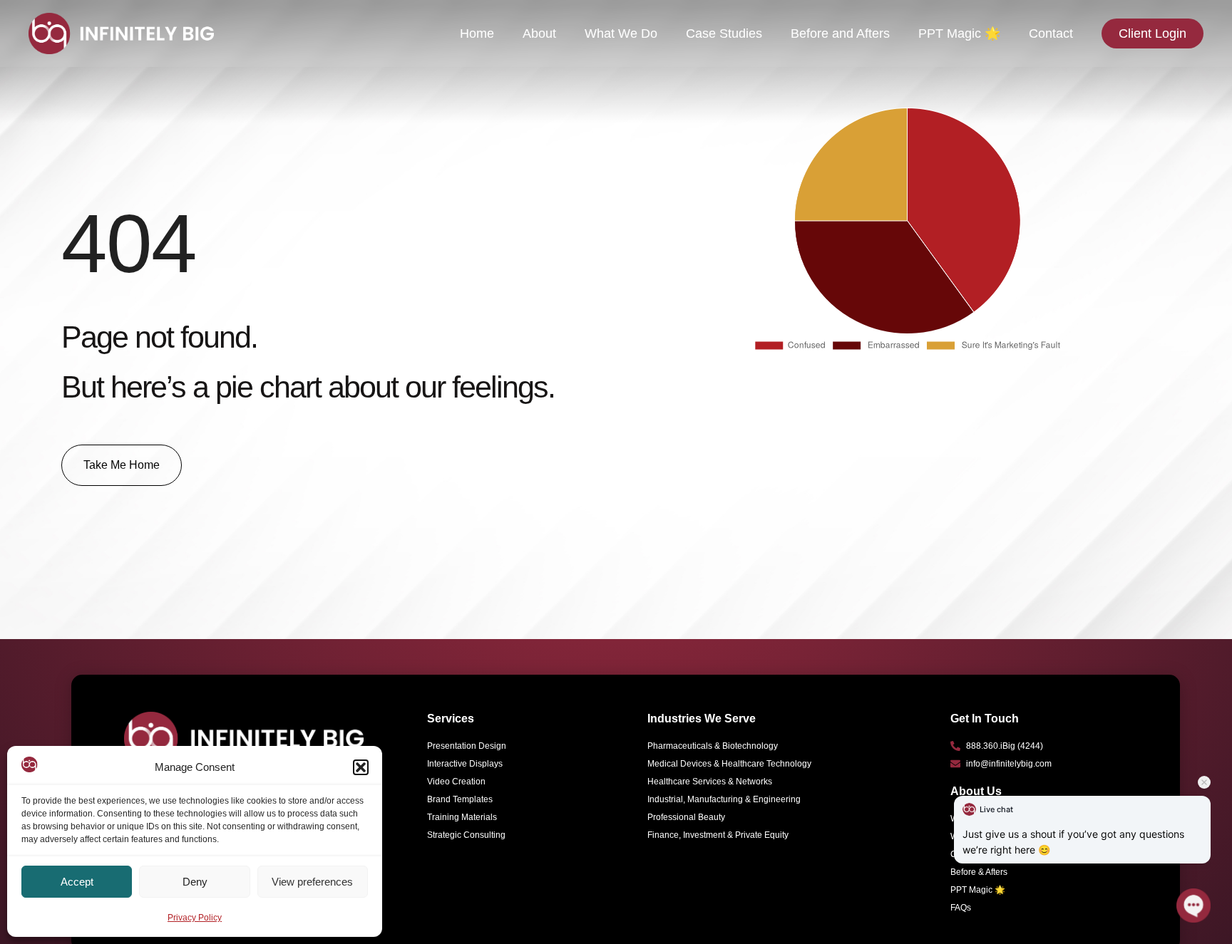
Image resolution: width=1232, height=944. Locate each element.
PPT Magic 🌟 (959, 33)
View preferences (312, 882)
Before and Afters (840, 33)
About (539, 33)
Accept (77, 882)
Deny (195, 882)
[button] (361, 767)
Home (477, 33)
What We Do (621, 33)
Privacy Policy (195, 918)
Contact (1051, 33)
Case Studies (724, 33)
